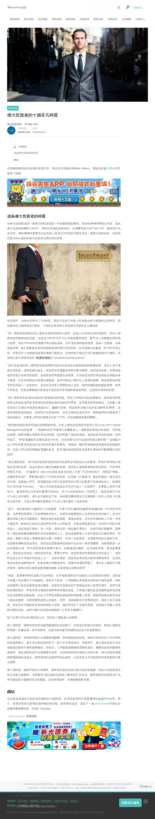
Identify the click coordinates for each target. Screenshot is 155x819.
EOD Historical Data (80, 784)
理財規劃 (56, 19)
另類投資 (112, 19)
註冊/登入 (138, 7)
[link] (64, 192)
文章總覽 (126, 19)
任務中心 (140, 19)
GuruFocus (24, 132)
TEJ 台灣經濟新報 (63, 784)
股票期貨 (15, 19)
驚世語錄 (98, 19)
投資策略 (43, 19)
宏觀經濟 (84, 19)
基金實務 (28, 19)
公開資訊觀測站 (96, 784)
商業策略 (70, 19)
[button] (52, 203)
